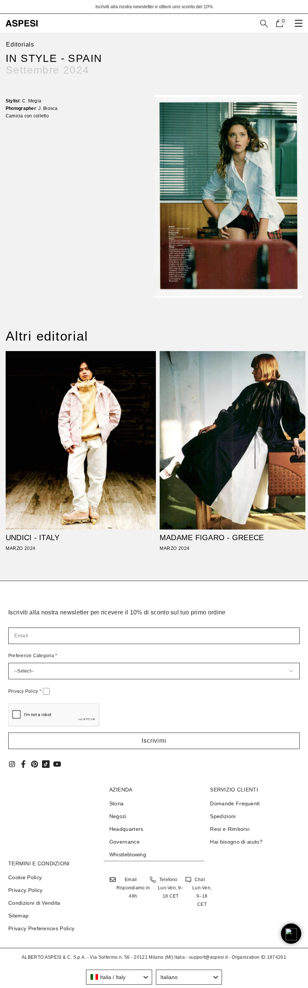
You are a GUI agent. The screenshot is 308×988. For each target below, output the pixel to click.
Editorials (20, 44)
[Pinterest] (34, 764)
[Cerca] (264, 23)
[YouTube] (57, 764)
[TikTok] (46, 764)
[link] (228, 196)
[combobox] (119, 977)
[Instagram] (12, 764)
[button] (154, 741)
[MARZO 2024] (81, 440)
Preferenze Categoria (32, 655)
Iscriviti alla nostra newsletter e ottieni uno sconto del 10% (154, 6)
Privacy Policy (24, 691)
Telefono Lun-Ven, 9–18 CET (171, 888)
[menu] (298, 23)
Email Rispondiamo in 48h (133, 888)
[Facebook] (23, 764)
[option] (154, 7)
